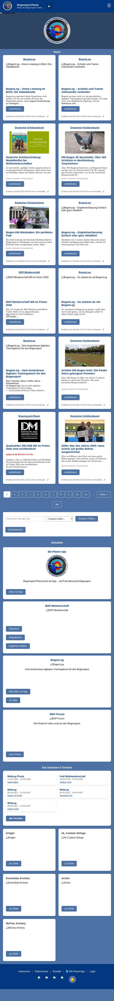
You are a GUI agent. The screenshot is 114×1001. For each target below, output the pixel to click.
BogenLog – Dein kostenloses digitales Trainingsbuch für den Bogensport (26, 373)
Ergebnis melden (18, 646)
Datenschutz (41, 971)
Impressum (24, 971)
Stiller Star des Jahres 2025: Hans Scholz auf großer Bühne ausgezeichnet (82, 448)
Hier (8, 314)
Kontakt (57, 971)
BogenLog (29, 59)
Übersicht (14, 629)
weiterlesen (15, 109)
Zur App (13, 700)
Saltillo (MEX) (12, 782)
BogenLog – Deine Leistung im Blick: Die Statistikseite (25, 90)
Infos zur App (16, 592)
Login (92, 971)
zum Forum (15, 754)
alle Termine (15, 818)
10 (77, 494)
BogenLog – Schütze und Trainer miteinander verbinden (82, 90)
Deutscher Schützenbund (29, 127)
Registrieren (15, 637)
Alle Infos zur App (18, 691)
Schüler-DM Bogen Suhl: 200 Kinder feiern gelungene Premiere (84, 372)
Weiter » (104, 494)
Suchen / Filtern (86, 518)
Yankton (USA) (66, 782)
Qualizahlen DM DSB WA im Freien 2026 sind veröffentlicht (28, 447)
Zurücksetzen (15, 529)
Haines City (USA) (14, 796)
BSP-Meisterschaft (29, 272)
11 (86, 494)
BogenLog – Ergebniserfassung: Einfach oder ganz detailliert (82, 234)
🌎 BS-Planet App (75, 971)
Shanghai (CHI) (66, 796)
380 (57, 504)
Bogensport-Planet (29, 416)
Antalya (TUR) (13, 809)
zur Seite (13, 863)
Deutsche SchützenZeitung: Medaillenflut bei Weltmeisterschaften (23, 160)
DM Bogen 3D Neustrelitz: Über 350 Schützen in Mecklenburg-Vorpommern (83, 160)
